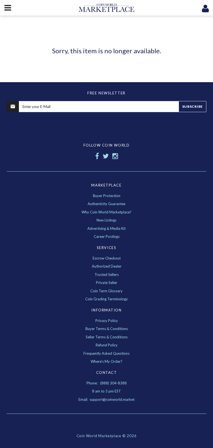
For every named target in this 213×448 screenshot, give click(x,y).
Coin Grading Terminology (106, 299)
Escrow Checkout (107, 258)
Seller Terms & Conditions (107, 337)
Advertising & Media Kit (106, 228)
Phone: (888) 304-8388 (107, 383)
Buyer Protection (106, 195)
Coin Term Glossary (106, 291)
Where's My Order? (106, 361)
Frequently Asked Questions (106, 353)
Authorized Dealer (106, 266)
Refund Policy (107, 345)
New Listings (106, 220)
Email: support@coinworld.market (106, 399)
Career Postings (107, 236)
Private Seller (106, 282)
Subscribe (192, 106)
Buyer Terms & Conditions (106, 328)
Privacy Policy (106, 320)
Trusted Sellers (107, 274)
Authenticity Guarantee (106, 204)
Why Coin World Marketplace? (106, 212)
